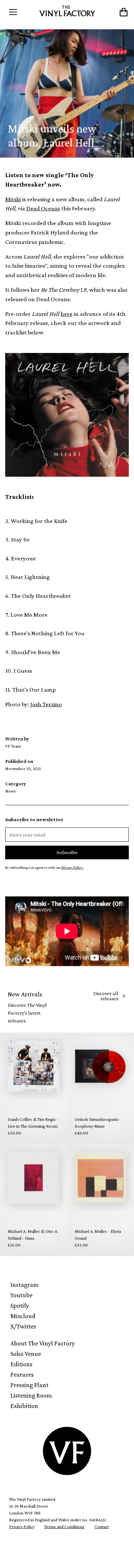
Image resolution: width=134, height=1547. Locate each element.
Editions (21, 1364)
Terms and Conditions (64, 1526)
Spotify (19, 1305)
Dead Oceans (43, 208)
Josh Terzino (46, 704)
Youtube (21, 1295)
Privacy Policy (21, 1526)
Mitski (13, 199)
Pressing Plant (29, 1384)
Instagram (24, 1284)
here (66, 313)
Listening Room (31, 1395)
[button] (20, 12)
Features (22, 1374)
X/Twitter (23, 1326)
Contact (101, 1526)
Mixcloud (22, 1315)
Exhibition (24, 1405)
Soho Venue (25, 1353)
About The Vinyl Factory (42, 1343)
